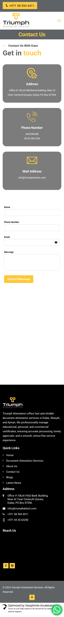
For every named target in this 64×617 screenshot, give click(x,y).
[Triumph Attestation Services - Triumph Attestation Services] (16, 21)
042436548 (32, 134)
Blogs (9, 477)
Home (10, 455)
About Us (11, 466)
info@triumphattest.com (32, 177)
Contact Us (13, 471)
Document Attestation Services (24, 460)
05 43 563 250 (32, 138)
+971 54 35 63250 (17, 520)
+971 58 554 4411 (21, 5)
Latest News (13, 482)
